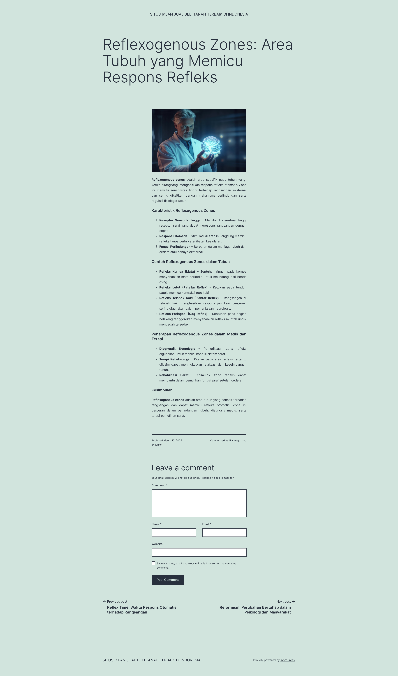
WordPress (287, 660)
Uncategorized (237, 440)
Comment (159, 485)
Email (206, 524)
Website (157, 544)
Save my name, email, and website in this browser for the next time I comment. (197, 565)
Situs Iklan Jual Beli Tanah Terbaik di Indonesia (199, 14)
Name (157, 524)
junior (158, 444)
